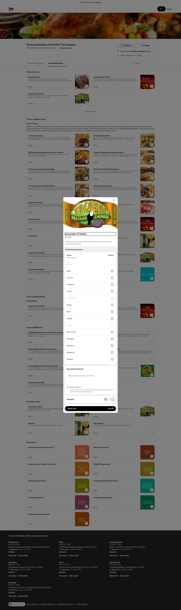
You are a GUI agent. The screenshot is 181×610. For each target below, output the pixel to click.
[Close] (114, 200)
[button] (90, 214)
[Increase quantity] (112, 399)
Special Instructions (75, 369)
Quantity (70, 399)
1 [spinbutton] (109, 399)
